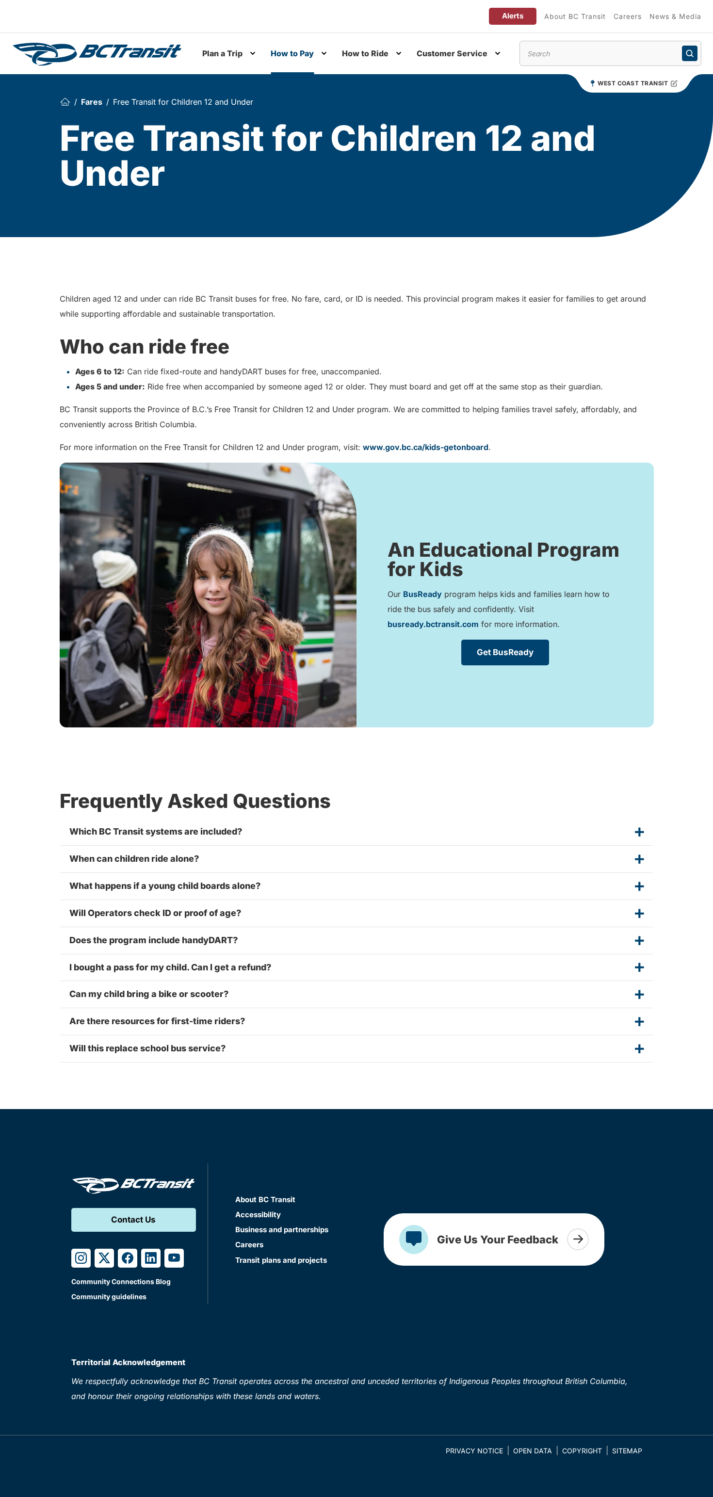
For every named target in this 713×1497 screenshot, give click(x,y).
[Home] (65, 102)
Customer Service (452, 53)
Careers (628, 16)
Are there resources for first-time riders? (157, 1021)
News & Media (675, 16)
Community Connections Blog (121, 1281)
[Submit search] (689, 53)
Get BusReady (505, 652)
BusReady (422, 594)
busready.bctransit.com (433, 624)
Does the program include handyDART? (153, 940)
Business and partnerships (281, 1229)
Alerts (512, 15)
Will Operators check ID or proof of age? (155, 913)
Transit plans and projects (281, 1260)
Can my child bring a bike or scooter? (148, 994)
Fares (91, 102)
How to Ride (365, 53)
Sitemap (627, 1451)
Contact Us (133, 1219)
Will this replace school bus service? (147, 1048)
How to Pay (292, 53)
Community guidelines (108, 1296)
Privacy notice (474, 1451)
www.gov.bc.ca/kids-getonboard (425, 447)
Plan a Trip (222, 53)
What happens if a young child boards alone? (164, 886)
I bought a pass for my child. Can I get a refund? (170, 967)
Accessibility (258, 1214)
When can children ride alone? (134, 858)
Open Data (532, 1451)
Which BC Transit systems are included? (155, 831)
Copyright (582, 1451)
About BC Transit (575, 16)
